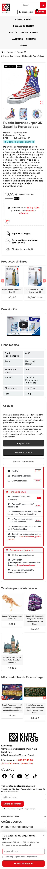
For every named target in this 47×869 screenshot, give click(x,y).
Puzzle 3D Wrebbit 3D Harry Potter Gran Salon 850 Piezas (12, 659)
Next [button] (44, 280)
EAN (5, 138)
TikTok (35, 776)
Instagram (27, 776)
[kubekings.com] (6, 8)
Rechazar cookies (23, 452)
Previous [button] (2, 280)
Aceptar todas (23, 443)
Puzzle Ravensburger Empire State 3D (35, 290)
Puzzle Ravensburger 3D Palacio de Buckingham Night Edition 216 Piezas (12, 707)
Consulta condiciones (26, 565)
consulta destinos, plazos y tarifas (24, 537)
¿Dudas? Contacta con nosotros (17, 763)
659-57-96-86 (25, 760)
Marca (6, 132)
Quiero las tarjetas (12, 803)
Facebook (4, 776)
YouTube (19, 776)
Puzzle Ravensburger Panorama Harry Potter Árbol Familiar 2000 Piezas (35, 709)
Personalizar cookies (23, 461)
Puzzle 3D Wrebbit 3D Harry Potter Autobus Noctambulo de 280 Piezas (35, 620)
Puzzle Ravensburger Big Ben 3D (12, 290)
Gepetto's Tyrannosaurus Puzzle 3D (12, 617)
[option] (12, 284)
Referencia (8, 135)
